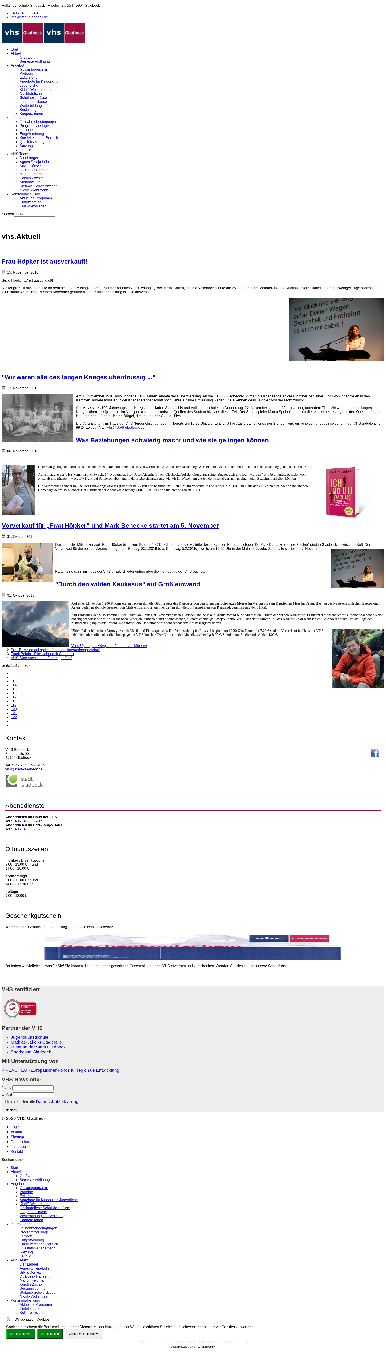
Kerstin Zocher (31, 178)
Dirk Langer (29, 158)
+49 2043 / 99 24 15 (29, 765)
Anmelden (10, 1110)
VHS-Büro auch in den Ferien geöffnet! (41, 658)
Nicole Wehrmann (34, 190)
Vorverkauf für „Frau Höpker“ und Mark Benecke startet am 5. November (110, 525)
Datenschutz (21, 1142)
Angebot (17, 65)
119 (14, 705)
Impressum (19, 1147)
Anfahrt (16, 1132)
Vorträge (26, 73)
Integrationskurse (33, 101)
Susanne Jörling (33, 182)
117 (14, 697)
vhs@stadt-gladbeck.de (29, 17)
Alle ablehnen (50, 1333)
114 (14, 685)
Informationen (21, 118)
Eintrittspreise (30, 202)
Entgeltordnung (32, 134)
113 (14, 681)
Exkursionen (30, 77)
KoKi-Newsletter (33, 206)
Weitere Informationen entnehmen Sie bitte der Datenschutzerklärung (193, 1342)
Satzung (26, 146)
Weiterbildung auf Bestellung (34, 108)
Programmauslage (34, 126)
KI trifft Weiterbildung (36, 89)
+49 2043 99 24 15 (25, 13)
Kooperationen (31, 114)
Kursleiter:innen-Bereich (39, 138)
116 (14, 693)
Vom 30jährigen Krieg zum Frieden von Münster (109, 646)
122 (14, 717)
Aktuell (16, 53)
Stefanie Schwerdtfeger (38, 186)
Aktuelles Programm (36, 198)
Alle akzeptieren (20, 1333)
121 (14, 713)
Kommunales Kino (25, 194)
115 (14, 689)
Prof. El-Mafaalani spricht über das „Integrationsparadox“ (55, 650)
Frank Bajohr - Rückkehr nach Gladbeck (42, 654)
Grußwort (27, 57)
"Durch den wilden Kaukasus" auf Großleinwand (127, 584)
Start (14, 49)
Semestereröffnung (35, 61)
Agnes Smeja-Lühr (34, 162)
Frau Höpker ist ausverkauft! (44, 261)
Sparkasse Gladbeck (31, 1052)
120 (14, 709)
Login (15, 1127)
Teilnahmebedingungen (38, 122)
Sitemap (17, 1137)
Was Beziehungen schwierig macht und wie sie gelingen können (172, 440)
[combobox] (34, 214)
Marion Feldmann (34, 174)
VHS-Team (19, 154)
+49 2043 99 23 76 (27, 829)
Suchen (8, 214)
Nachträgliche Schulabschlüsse (33, 95)
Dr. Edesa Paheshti (35, 170)
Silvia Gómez (30, 166)
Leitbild (25, 150)
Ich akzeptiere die (42, 1101)
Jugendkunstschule (29, 1037)
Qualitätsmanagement (37, 142)
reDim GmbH (208, 1346)
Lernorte (26, 130)
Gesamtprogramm (34, 69)
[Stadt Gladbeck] (24, 786)
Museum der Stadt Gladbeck (38, 1047)
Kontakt (17, 1152)
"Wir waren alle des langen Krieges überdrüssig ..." (78, 377)
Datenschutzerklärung (57, 1101)
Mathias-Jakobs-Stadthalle (36, 1042)
